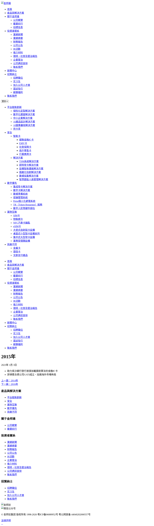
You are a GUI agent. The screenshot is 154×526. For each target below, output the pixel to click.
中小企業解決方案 (22, 118)
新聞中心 (12, 70)
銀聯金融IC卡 (26, 139)
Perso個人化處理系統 (24, 201)
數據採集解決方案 (28, 176)
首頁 (9, 9)
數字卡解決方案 (21, 190)
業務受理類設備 (21, 241)
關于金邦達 (13, 16)
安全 (9, 132)
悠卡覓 (16, 129)
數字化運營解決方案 (24, 114)
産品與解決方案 (15, 13)
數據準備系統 (20, 194)
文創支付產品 (20, 255)
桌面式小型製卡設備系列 (26, 233)
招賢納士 (12, 74)
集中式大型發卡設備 (24, 237)
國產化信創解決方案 (30, 172)
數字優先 (12, 183)
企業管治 (18, 60)
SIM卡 (16, 215)
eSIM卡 (17, 226)
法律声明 (6, 520)
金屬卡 (16, 248)
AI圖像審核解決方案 (24, 125)
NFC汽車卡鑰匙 (21, 222)
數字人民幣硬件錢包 (24, 208)
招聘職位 (18, 78)
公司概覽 (18, 20)
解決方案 (18, 157)
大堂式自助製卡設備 (24, 230)
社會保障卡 (25, 147)
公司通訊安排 (20, 63)
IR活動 (16, 49)
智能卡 (16, 136)
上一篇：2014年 (9, 380)
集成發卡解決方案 (22, 186)
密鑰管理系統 (20, 197)
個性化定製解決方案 (24, 111)
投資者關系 (13, 31)
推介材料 (18, 52)
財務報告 (18, 41)
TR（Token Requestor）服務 (27, 204)
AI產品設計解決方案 (24, 121)
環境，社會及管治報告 (25, 56)
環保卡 (16, 251)
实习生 (16, 81)
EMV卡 (23, 143)
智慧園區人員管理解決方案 (33, 179)
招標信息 (18, 27)
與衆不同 (12, 244)
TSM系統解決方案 (29, 161)
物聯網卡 (18, 219)
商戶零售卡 (25, 150)
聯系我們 (18, 67)
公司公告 (18, 45)
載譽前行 (18, 23)
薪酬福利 (18, 92)
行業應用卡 (25, 154)
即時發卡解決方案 (28, 165)
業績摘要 (18, 38)
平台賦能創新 (14, 107)
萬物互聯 (12, 212)
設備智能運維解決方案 (31, 168)
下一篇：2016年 (9, 384)
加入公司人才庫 (21, 85)
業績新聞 (18, 34)
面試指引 (18, 88)
